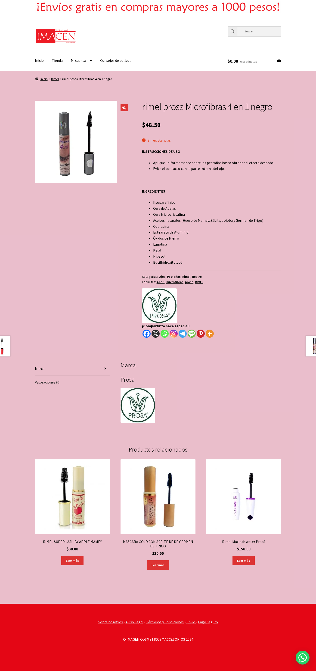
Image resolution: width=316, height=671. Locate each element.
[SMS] (192, 334)
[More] (210, 334)
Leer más (72, 561)
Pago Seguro (208, 622)
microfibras (174, 282)
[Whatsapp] (165, 334)
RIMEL (199, 282)
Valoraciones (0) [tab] (47, 382)
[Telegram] (183, 334)
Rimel (55, 79)
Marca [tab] (39, 368)
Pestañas (174, 277)
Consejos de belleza (115, 60)
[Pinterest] (201, 334)
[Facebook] (147, 334)
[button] (124, 107)
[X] (156, 334)
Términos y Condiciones (165, 622)
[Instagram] (174, 334)
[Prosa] (159, 305)
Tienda (57, 60)
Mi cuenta (78, 60)
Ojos (162, 277)
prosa (189, 282)
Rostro (197, 277)
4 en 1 (161, 282)
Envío (191, 622)
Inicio (39, 60)
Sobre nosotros (111, 622)
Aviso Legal (134, 622)
